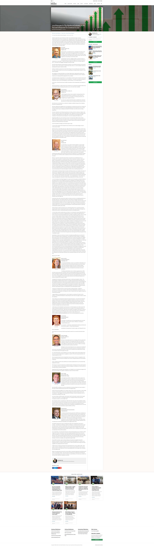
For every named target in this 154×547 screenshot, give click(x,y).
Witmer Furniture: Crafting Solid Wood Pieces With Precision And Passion (97, 52)
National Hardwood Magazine (57, 29)
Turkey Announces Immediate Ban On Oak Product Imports (97, 66)
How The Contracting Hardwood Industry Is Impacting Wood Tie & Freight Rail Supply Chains (97, 47)
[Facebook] (51, 1)
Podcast (74, 3)
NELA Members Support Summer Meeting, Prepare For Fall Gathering (70, 513)
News (78, 3)
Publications (70, 3)
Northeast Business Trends (96, 75)
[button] (101, 3)
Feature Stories (63, 33)
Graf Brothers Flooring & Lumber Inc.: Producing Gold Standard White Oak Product (97, 56)
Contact (98, 3)
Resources (91, 3)
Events (81, 3)
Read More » (94, 48)
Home (65, 3)
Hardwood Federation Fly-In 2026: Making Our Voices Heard (57, 513)
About (95, 3)
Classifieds (86, 3)
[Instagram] (52, 1)
